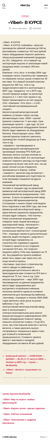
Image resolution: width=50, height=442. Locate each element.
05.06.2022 (37, 28)
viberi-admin (22, 28)
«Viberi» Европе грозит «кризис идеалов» (23, 408)
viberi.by (25, 5)
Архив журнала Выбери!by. (16, 393)
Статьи (25, 16)
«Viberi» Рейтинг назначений (17, 414)
